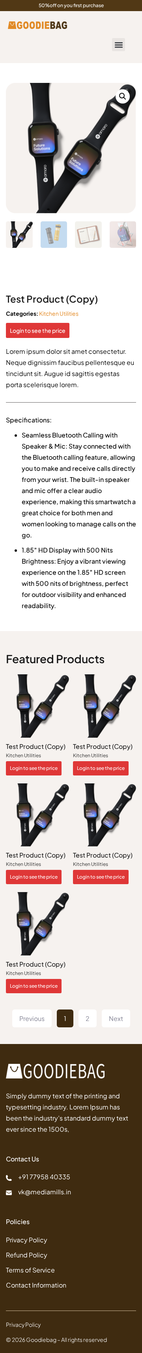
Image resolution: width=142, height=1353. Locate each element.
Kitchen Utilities (58, 313)
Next (116, 1018)
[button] (118, 44)
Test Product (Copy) (35, 746)
